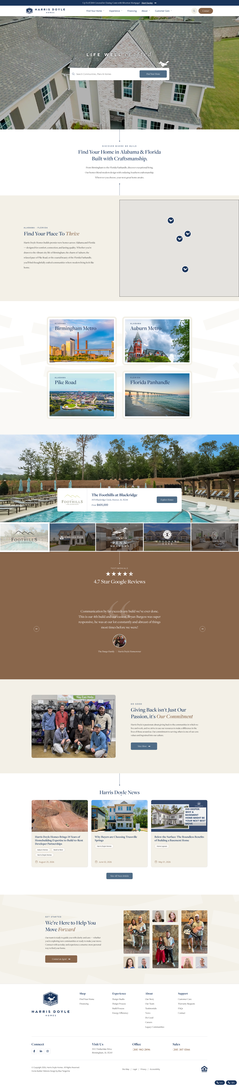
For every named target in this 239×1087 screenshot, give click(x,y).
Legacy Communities (154, 1026)
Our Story (149, 999)
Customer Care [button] (162, 10)
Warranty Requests (186, 1003)
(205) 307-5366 (181, 1049)
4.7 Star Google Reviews (119, 581)
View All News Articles (119, 875)
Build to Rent (58, 850)
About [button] (145, 10)
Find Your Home (87, 999)
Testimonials (151, 1008)
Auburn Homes (42, 850)
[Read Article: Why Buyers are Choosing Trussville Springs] (119, 816)
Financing (132, 10)
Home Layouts (162, 846)
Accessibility (155, 1069)
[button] (170, 220)
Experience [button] (114, 10)
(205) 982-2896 (141, 1049)
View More (142, 746)
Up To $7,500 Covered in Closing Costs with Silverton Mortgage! (118, 2)
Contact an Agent (59, 958)
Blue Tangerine (64, 1071)
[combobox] (119, 74)
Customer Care (185, 999)
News (147, 1012)
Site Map (126, 1069)
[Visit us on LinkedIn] (41, 1051)
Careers (148, 1022)
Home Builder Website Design (43, 1071)
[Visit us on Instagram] (47, 1051)
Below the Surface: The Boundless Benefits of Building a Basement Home (179, 838)
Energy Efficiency (120, 1012)
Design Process (119, 1003)
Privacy (144, 1069)
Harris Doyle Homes (44, 855)
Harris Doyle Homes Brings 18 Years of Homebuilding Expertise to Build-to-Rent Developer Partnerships (59, 840)
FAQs (180, 1008)
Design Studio (118, 999)
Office (232, 1082)
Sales (221, 1082)
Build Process (118, 1008)
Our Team (149, 1003)
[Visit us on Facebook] (34, 1051)
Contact (205, 10)
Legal (135, 1069)
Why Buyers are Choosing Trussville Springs (116, 838)
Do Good (149, 1017)
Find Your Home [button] (94, 10)
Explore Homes (167, 499)
